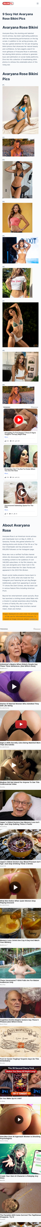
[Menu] (38, 3)
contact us (33, 619)
